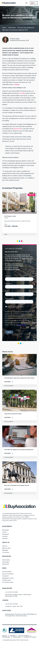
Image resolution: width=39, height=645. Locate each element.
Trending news (6, 580)
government (17, 129)
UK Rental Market (8, 493)
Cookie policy (17, 637)
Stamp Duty (5, 564)
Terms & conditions (23, 635)
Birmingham (5, 534)
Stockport (5, 538)
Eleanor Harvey (15, 38)
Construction (12, 27)
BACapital (5, 550)
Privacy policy (6, 637)
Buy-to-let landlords (7, 574)
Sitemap (4, 635)
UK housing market (7, 582)
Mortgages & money (8, 578)
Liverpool (5, 536)
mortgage (16, 84)
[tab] (17, 241)
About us (4, 546)
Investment (5, 576)
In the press (5, 552)
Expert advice (6, 560)
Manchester (5, 530)
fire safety (22, 93)
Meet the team (6, 548)
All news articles (6, 571)
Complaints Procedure (30, 637)
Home (4, 27)
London (4, 532)
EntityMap (13, 635)
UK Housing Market (8, 385)
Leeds (6, 218)
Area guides (5, 562)
